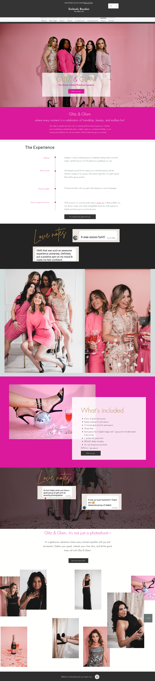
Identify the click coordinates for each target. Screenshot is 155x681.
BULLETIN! (88, 3)
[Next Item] (143, 321)
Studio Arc (100, 202)
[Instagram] (97, 677)
